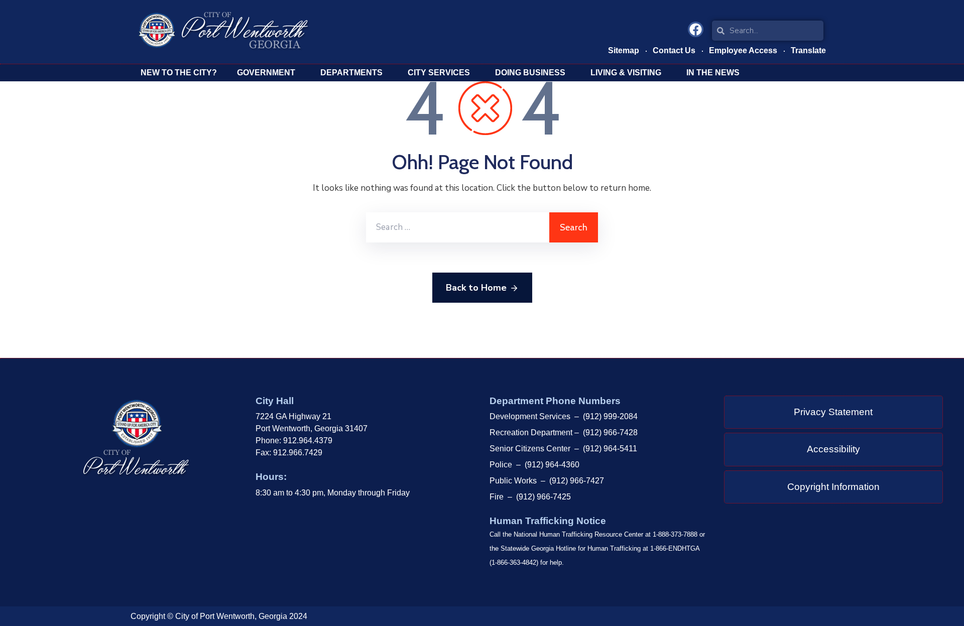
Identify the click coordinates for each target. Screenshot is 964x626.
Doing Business (530, 72)
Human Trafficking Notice (548, 521)
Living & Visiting (625, 72)
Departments (351, 72)
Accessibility (833, 449)
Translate (808, 50)
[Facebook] (695, 29)
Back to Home (476, 288)
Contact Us (674, 50)
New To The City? (179, 72)
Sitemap (623, 50)
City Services (439, 72)
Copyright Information (833, 486)
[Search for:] (457, 227)
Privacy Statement (833, 412)
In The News (713, 72)
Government (266, 72)
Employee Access (743, 50)
